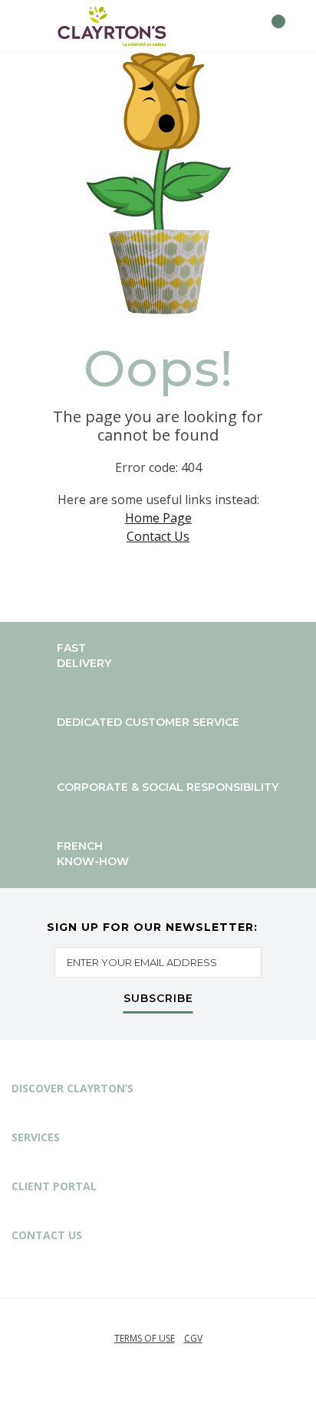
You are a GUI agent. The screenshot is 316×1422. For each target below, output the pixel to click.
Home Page (158, 517)
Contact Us (158, 536)
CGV (193, 1338)
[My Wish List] (244, 25)
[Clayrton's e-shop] (112, 25)
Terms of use (144, 1338)
